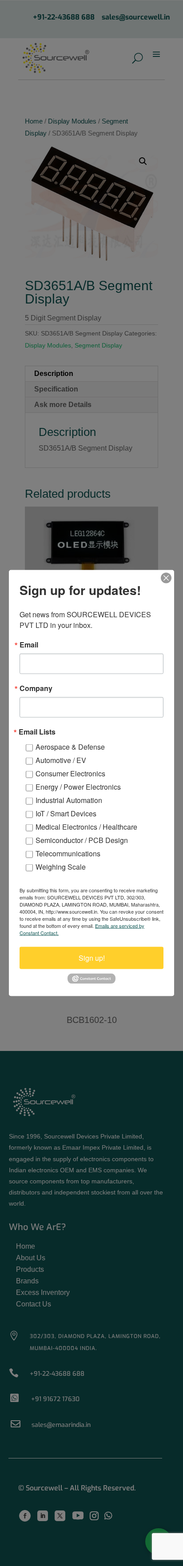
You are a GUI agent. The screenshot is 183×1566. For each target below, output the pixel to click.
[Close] (166, 578)
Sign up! (92, 958)
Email (29, 644)
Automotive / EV (61, 760)
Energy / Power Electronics (78, 787)
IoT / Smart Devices (66, 813)
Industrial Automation (69, 800)
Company (36, 688)
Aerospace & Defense (70, 747)
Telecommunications (68, 853)
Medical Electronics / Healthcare (86, 827)
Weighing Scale (61, 867)
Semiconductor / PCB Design (82, 840)
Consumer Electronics (70, 773)
